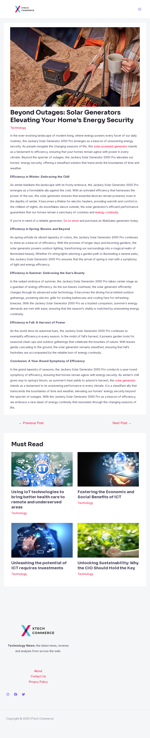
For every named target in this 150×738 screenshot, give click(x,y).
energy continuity (106, 212)
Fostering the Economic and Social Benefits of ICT (106, 494)
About (38, 671)
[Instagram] (7, 694)
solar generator (125, 380)
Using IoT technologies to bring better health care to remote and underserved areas (38, 499)
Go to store (71, 221)
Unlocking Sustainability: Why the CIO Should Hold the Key (108, 565)
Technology (18, 128)
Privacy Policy (38, 682)
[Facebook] (15, 694)
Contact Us (38, 676)
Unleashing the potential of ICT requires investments (39, 565)
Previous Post (31, 423)
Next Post (121, 423)
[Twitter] (23, 694)
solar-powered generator (110, 146)
